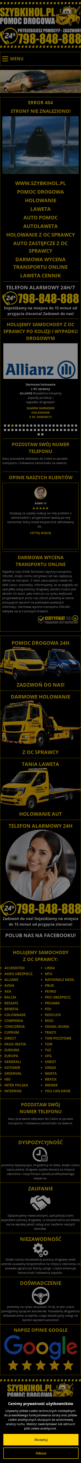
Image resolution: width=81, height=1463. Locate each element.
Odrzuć (41, 1453)
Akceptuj (41, 1439)
